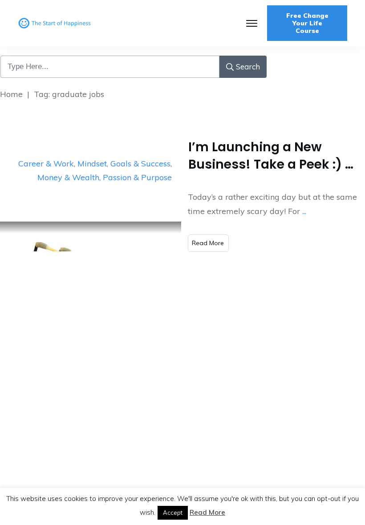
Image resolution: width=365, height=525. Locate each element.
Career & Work (46, 163)
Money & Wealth (68, 177)
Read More (207, 512)
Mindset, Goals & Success (123, 163)
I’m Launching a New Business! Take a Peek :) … (270, 155)
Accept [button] (172, 512)
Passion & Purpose (137, 177)
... (304, 211)
